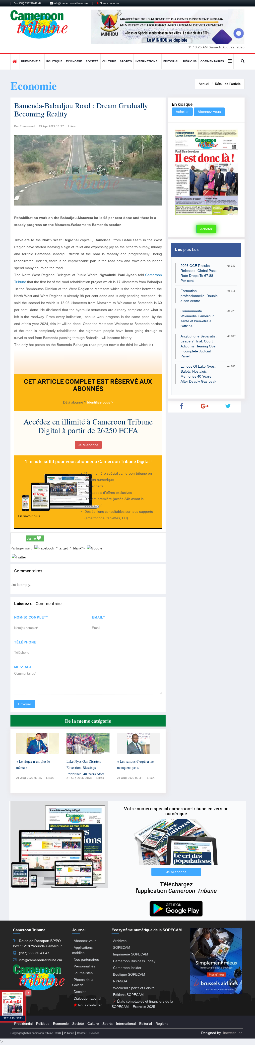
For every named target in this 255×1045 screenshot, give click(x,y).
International (147, 61)
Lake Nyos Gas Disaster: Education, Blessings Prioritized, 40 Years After (85, 767)
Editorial (171, 61)
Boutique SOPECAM (129, 974)
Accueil (204, 84)
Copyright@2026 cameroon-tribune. (32, 1033)
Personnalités (84, 966)
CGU (58, 1033)
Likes (72, 126)
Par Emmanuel (24, 126)
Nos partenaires (86, 959)
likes (50, 777)
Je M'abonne (88, 445)
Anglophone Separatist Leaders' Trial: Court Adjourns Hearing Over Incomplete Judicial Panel (199, 346)
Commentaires (212, 61)
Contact (81, 1033)
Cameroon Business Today (134, 961)
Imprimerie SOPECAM (130, 954)
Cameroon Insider (127, 968)
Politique (54, 61)
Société (92, 61)
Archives (120, 941)
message (23, 667)
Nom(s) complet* (31, 617)
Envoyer (24, 704)
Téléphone (25, 642)
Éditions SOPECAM (128, 995)
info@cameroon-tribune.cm (70, 3)
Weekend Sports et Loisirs (133, 988)
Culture (109, 61)
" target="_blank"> (71, 548)
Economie (74, 61)
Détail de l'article (228, 84)
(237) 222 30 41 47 (29, 3)
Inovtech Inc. (233, 1033)
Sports (126, 61)
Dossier (80, 992)
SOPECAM (121, 947)
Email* (98, 617)
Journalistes (83, 973)
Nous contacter (109, 3)
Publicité (69, 1033)
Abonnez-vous (209, 112)
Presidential (32, 61)
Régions (190, 61)
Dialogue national (87, 998)
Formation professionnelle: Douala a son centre (199, 296)
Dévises (94, 1033)
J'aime (32, 538)
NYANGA (120, 981)
